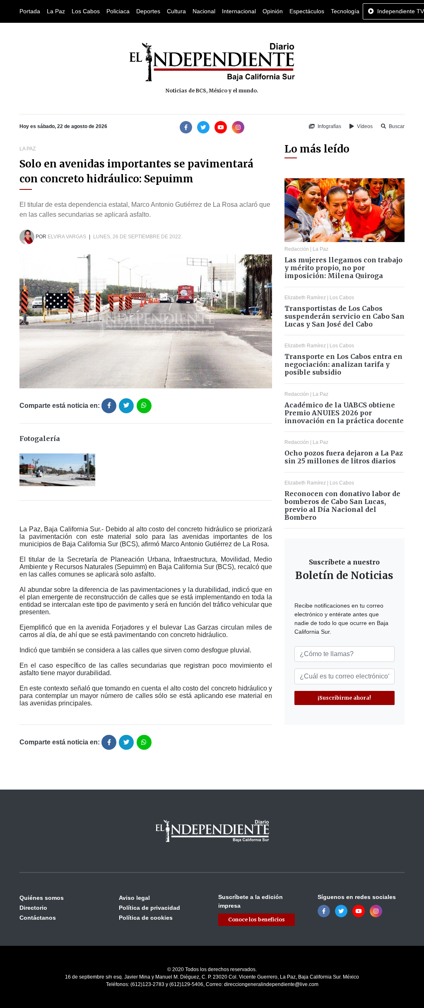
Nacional (204, 11)
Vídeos (364, 126)
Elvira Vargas (67, 237)
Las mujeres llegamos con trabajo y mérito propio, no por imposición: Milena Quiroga (343, 268)
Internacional (239, 11)
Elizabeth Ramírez (305, 297)
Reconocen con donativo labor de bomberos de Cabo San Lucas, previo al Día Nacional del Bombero (342, 505)
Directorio (33, 907)
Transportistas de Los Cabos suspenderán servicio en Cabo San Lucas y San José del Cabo (344, 316)
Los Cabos (86, 11)
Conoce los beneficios (256, 919)
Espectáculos (306, 11)
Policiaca (118, 11)
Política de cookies (146, 917)
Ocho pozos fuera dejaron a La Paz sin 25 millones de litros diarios (343, 457)
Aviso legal (134, 897)
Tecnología (345, 11)
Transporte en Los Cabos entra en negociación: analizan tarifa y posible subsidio (343, 364)
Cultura (176, 11)
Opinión (273, 11)
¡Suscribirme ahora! (344, 698)
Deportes (148, 11)
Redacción (296, 249)
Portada (29, 11)
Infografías (328, 126)
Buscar (396, 126)
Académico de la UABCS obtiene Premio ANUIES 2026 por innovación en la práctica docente (344, 413)
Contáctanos (37, 917)
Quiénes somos (41, 897)
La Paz (56, 11)
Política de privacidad (149, 907)
